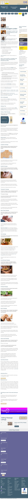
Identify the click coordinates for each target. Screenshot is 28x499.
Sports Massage (22, 98)
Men (5, 13)
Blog (2, 3)
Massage (3, 376)
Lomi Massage (22, 87)
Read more (3, 378)
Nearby (26, 13)
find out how (3, 403)
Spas (12, 13)
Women (9, 13)
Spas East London (10, 489)
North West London (10, 94)
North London (17, 481)
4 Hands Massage (23, 71)
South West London (10, 95)
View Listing (16, 426)
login (21, 56)
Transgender (16, 13)
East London (5, 95)
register (20, 52)
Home (2, 13)
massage (11, 67)
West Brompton (2, 35)
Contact (7, 3)
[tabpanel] (4, 436)
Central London (16, 94)
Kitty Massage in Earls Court (3, 28)
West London (2, 95)
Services (20, 13)
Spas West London (10, 486)
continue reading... (3, 440)
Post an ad (23, 14)
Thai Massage (22, 110)
